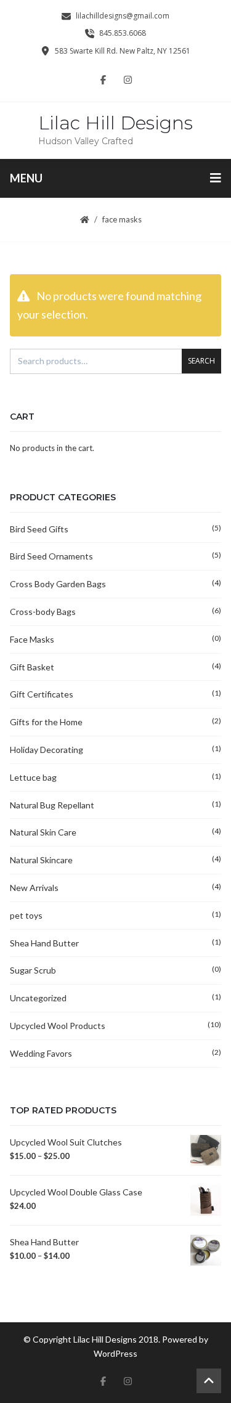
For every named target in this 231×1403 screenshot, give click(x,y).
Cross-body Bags (43, 611)
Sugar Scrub (33, 970)
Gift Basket (32, 667)
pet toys (26, 915)
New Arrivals (34, 887)
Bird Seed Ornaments (51, 556)
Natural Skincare (41, 860)
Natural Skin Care (43, 832)
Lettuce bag (33, 777)
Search (201, 361)
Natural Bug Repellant (52, 805)
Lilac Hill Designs (115, 123)
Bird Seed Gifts (39, 529)
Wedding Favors (41, 1053)
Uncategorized (38, 998)
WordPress (115, 1353)
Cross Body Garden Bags (58, 584)
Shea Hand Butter (44, 943)
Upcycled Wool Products (57, 1025)
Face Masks (32, 639)
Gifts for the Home (46, 722)
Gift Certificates (41, 694)
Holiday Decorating (46, 749)
